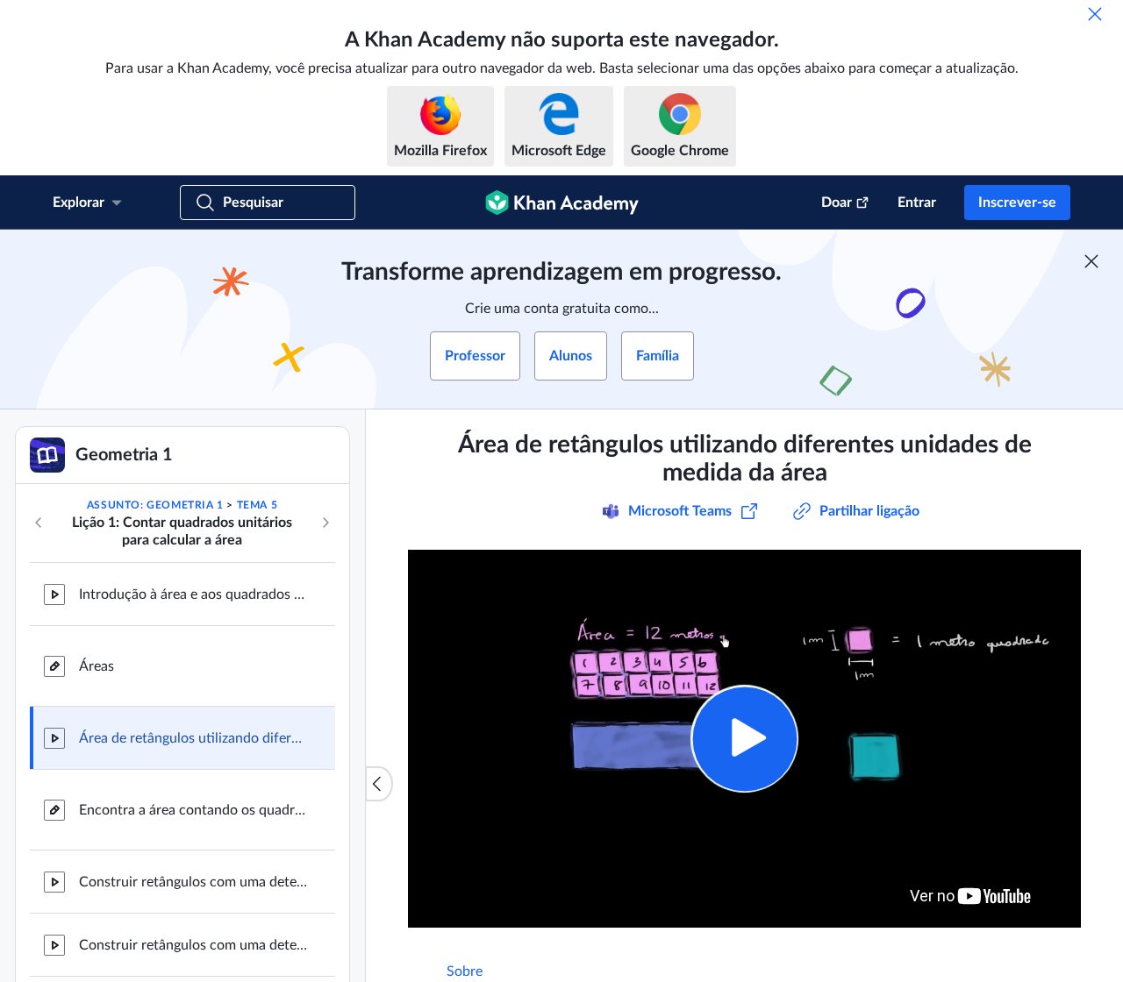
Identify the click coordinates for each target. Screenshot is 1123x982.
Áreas (96, 666)
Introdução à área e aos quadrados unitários (193, 594)
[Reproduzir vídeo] (744, 739)
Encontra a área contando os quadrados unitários (193, 810)
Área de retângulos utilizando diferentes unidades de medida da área (193, 738)
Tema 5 (257, 505)
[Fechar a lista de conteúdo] (379, 783)
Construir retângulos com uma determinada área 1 (193, 882)
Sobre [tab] (465, 971)
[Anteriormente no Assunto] (38, 522)
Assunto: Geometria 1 (155, 505)
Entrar (917, 203)
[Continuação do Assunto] (325, 522)
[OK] (1095, 14)
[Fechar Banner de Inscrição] (1091, 261)
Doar (836, 203)
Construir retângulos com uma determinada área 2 (193, 945)
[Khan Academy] (562, 202)
